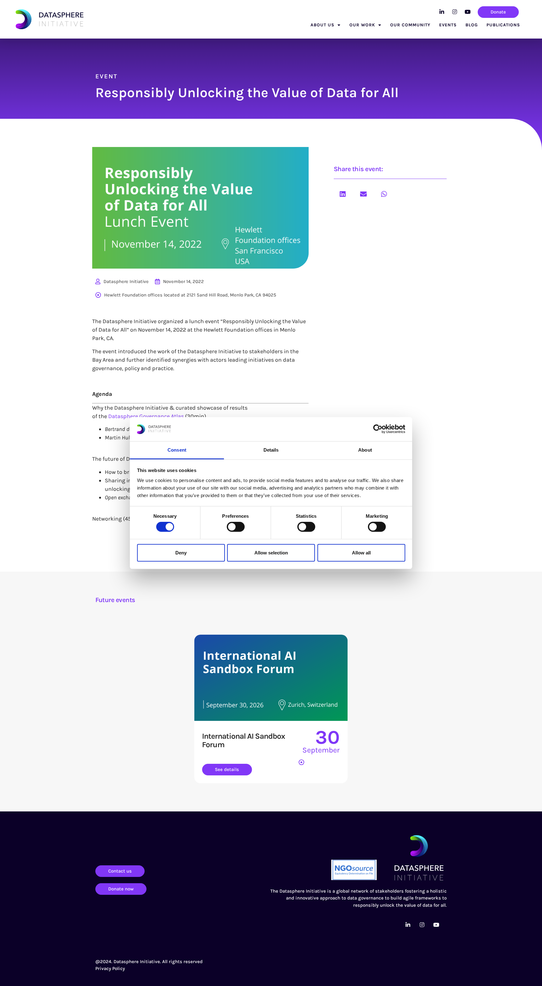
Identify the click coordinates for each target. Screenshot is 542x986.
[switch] (236, 527)
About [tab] (365, 450)
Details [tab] (271, 450)
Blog (471, 25)
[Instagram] (454, 11)
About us (322, 25)
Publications (503, 25)
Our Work (362, 25)
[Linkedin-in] (441, 11)
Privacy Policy (110, 968)
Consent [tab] (176, 450)
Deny (181, 552)
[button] (342, 194)
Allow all (361, 552)
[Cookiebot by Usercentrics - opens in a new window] (377, 429)
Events (448, 25)
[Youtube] (467, 11)
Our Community (410, 25)
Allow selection (271, 552)
